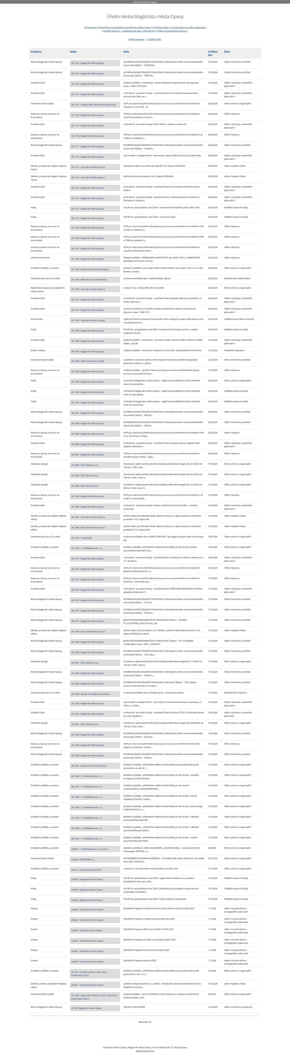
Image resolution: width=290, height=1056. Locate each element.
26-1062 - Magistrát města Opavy (87, 713)
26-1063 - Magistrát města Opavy (87, 703)
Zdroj (227, 51)
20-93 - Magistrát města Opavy (86, 1008)
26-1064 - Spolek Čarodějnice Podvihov (90, 693)
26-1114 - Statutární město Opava (88, 177)
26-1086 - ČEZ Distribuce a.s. (85, 465)
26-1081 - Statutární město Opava (88, 517)
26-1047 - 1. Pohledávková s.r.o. (86, 786)
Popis (126, 51)
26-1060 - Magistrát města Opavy (87, 734)
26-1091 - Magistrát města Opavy (87, 412)
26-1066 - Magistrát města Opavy (87, 673)
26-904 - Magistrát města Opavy (87, 889)
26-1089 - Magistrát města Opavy (87, 433)
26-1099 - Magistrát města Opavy (87, 330)
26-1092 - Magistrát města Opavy (87, 402)
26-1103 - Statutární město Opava (88, 289)
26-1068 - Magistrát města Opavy (87, 652)
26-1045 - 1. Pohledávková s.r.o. (86, 807)
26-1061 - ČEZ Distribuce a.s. (85, 724)
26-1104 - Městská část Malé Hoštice (89, 279)
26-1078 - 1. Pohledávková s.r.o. (86, 548)
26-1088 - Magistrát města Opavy (87, 444)
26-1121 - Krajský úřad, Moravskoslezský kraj (93, 104)
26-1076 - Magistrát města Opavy (87, 569)
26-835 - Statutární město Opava (87, 909)
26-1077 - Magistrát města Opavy (87, 558)
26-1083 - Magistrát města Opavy (87, 496)
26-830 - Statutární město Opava (87, 961)
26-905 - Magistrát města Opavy (87, 879)
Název (73, 51)
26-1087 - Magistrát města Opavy (87, 454)
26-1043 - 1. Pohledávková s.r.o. (86, 828)
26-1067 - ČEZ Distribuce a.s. (85, 662)
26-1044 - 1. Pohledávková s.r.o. (86, 817)
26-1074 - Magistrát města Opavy (87, 589)
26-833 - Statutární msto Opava (86, 930)
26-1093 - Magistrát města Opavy (87, 392)
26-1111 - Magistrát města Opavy (87, 208)
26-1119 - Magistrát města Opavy (87, 125)
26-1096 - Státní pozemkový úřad (87, 361)
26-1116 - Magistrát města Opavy (87, 156)
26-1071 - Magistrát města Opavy (87, 621)
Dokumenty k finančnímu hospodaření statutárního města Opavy (118, 27)
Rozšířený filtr (154, 39)
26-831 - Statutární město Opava (87, 951)
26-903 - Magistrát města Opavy (87, 900)
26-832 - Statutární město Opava (87, 940)
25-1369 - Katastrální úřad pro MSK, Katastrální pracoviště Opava (94, 997)
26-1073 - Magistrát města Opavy (87, 600)
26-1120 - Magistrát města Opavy (87, 115)
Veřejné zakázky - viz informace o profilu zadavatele (179, 27)
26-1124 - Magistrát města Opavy (87, 73)
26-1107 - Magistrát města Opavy (87, 248)
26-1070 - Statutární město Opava (88, 631)
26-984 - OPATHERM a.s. (83, 859)
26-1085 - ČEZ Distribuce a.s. (85, 475)
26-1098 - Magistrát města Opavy (87, 341)
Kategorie (36, 51)
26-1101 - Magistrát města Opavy (87, 309)
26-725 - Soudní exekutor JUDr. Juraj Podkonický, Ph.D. (88, 973)
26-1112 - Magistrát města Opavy (87, 198)
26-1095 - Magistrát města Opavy (87, 371)
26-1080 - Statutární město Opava (88, 527)
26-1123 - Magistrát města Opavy (87, 83)
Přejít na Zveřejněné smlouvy (172, 30)
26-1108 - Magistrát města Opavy (87, 238)
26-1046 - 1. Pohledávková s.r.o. (86, 796)
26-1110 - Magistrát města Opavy (87, 218)
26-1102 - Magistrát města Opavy (87, 299)
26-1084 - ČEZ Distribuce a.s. (85, 485)
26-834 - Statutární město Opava (87, 919)
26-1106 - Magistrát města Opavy (87, 258)
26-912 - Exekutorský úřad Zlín (86, 869)
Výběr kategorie (136, 39)
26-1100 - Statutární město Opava (88, 320)
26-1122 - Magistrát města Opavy (87, 94)
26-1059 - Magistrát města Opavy (87, 745)
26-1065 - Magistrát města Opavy (87, 683)
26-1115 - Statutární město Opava (88, 167)
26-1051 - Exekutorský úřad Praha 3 (88, 765)
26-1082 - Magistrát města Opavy (87, 506)
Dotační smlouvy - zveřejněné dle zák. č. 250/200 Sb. (129, 30)
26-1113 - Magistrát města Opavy (87, 187)
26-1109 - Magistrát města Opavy (87, 227)
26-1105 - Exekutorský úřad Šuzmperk (90, 269)
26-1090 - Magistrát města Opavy (87, 423)
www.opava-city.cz (145, 1050)
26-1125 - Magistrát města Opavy (87, 63)
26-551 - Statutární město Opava (87, 984)
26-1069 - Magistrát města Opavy (87, 641)
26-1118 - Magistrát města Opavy (87, 135)
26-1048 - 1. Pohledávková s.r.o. (86, 776)
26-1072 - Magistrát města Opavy (87, 610)
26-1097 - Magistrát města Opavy (87, 351)
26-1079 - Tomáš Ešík (81, 537)
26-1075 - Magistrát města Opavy (87, 579)
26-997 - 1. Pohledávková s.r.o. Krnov (89, 849)
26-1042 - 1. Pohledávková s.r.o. (86, 838)
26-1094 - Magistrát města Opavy (87, 381)
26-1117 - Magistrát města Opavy (87, 146)
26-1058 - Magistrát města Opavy (87, 755)
